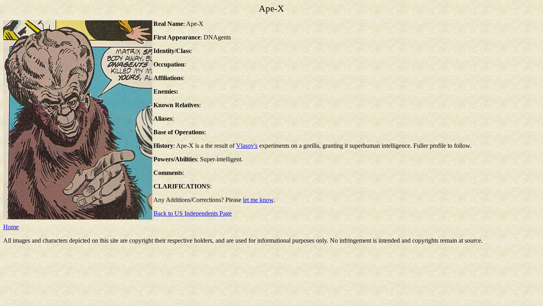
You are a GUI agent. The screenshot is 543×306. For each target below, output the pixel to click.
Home (11, 227)
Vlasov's (247, 145)
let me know (258, 199)
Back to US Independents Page (192, 213)
